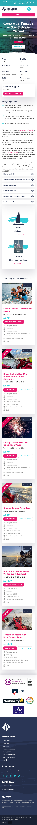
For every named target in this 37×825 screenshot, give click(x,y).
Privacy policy (7, 751)
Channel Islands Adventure (16, 508)
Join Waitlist (18, 46)
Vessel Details (17, 235)
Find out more (25, 390)
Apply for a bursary (13, 93)
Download (17, 264)
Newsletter (6, 746)
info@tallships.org (9, 789)
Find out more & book (13, 322)
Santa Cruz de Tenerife (26, 130)
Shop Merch (6, 740)
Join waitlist (10, 390)
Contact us (6, 743)
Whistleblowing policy (9, 754)
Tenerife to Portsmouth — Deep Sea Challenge (16, 636)
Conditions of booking (9, 749)
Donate (18, 14)
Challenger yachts (12, 152)
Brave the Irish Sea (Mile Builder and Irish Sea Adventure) (15, 376)
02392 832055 (8, 785)
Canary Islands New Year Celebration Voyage (15, 443)
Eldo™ (9, 822)
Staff (4, 760)
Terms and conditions (9, 757)
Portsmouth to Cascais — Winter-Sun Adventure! (16, 572)
